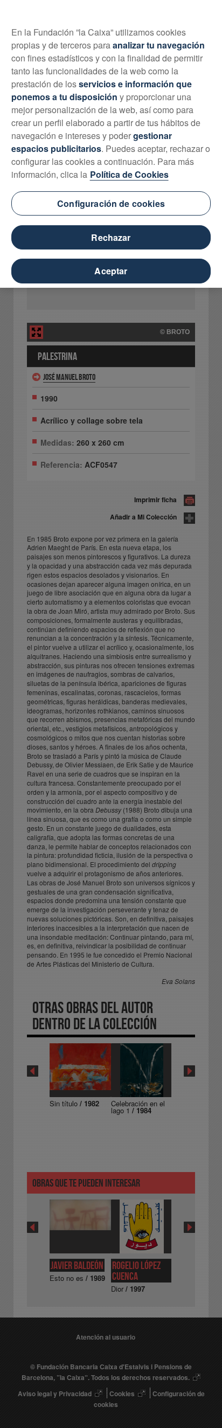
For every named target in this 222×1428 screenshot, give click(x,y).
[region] (111, 144)
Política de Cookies (129, 174)
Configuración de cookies (111, 203)
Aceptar (110, 271)
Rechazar (110, 237)
